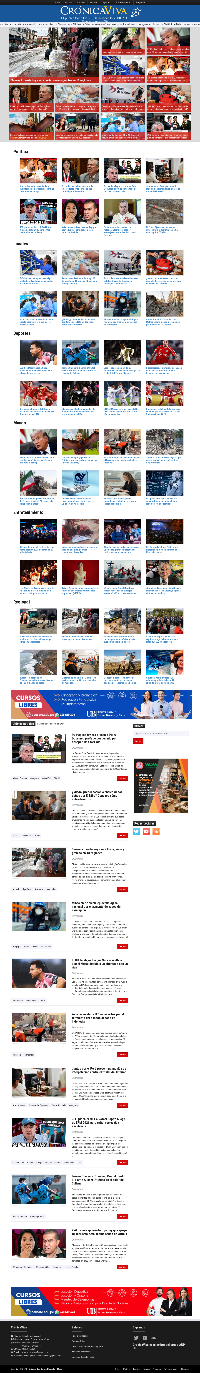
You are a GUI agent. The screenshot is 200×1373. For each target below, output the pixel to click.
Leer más (122, 778)
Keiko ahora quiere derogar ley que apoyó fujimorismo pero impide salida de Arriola (99, 1232)
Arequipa (39, 889)
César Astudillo (59, 1105)
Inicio (57, 2)
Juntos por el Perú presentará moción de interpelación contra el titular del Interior (99, 1070)
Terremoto (29, 1054)
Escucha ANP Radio (81, 1351)
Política (68, 2)
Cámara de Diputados (39, 1105)
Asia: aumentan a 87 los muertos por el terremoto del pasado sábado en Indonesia (98, 1017)
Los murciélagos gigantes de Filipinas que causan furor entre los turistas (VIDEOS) (29, 136)
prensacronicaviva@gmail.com (34, 1352)
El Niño (15, 835)
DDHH (57, 778)
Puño (35, 946)
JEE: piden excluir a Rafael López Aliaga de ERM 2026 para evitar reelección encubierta (98, 1122)
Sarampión (46, 946)
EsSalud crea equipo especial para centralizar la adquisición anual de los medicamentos (123, 79)
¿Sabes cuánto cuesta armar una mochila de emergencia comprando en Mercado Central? (167, 108)
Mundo (93, 2)
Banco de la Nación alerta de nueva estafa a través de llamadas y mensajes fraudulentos (122, 108)
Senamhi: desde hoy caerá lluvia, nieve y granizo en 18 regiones (98, 851)
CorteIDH (46, 778)
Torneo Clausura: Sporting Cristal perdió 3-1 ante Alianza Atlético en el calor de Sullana (98, 1179)
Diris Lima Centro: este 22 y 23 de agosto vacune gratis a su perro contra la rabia (120, 136)
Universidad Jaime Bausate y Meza (88, 1346)
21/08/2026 (78, 1078)
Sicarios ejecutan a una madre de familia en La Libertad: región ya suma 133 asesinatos (77, 136)
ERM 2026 (69, 1162)
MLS (43, 1000)
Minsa (26, 946)
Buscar (138, 741)
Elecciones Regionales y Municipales (44, 1162)
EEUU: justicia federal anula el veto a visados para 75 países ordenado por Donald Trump (168, 50)
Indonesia (16, 1054)
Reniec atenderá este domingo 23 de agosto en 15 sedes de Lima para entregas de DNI (76, 108)
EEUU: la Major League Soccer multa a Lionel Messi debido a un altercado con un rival (100, 963)
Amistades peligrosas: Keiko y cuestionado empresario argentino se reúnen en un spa (167, 79)
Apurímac (27, 889)
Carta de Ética (78, 1341)
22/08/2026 (78, 748)
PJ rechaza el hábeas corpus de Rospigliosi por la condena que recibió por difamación (30, 108)
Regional (140, 2)
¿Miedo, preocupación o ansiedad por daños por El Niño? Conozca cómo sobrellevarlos (97, 795)
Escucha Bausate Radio (83, 1356)
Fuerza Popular (71, 1266)
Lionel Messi (32, 1000)
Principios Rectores (81, 1335)
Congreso (34, 778)
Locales (81, 2)
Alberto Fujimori (19, 778)
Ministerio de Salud (31, 835)
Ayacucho (50, 889)
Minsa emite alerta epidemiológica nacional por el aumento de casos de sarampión (96, 906)
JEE (79, 1162)
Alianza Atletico (19, 1216)
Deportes (106, 2)
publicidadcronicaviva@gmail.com (45, 1355)
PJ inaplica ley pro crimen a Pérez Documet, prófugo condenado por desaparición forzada (167, 136)
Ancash (15, 889)
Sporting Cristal (37, 1216)
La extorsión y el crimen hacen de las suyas (122, 51)
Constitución (18, 1162)
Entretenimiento (123, 2)
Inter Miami (17, 1000)
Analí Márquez (19, 1105)
